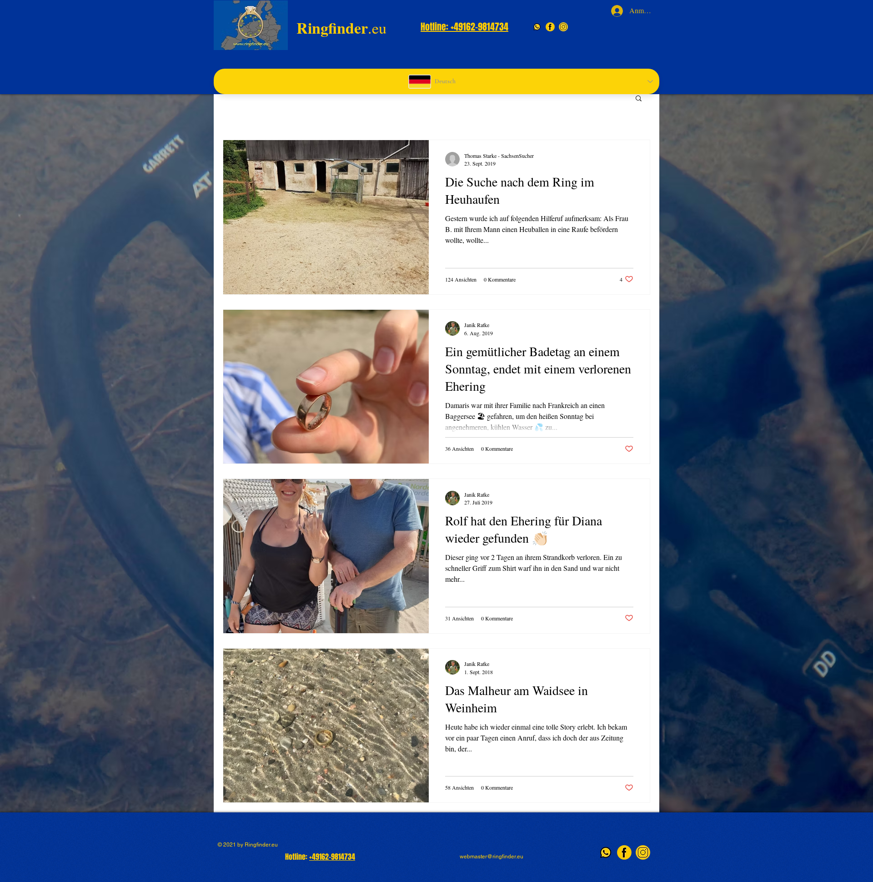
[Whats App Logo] (537, 26)
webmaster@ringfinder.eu (491, 856)
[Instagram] (563, 26)
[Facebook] (550, 26)
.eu (341, 27)
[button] (638, 99)
